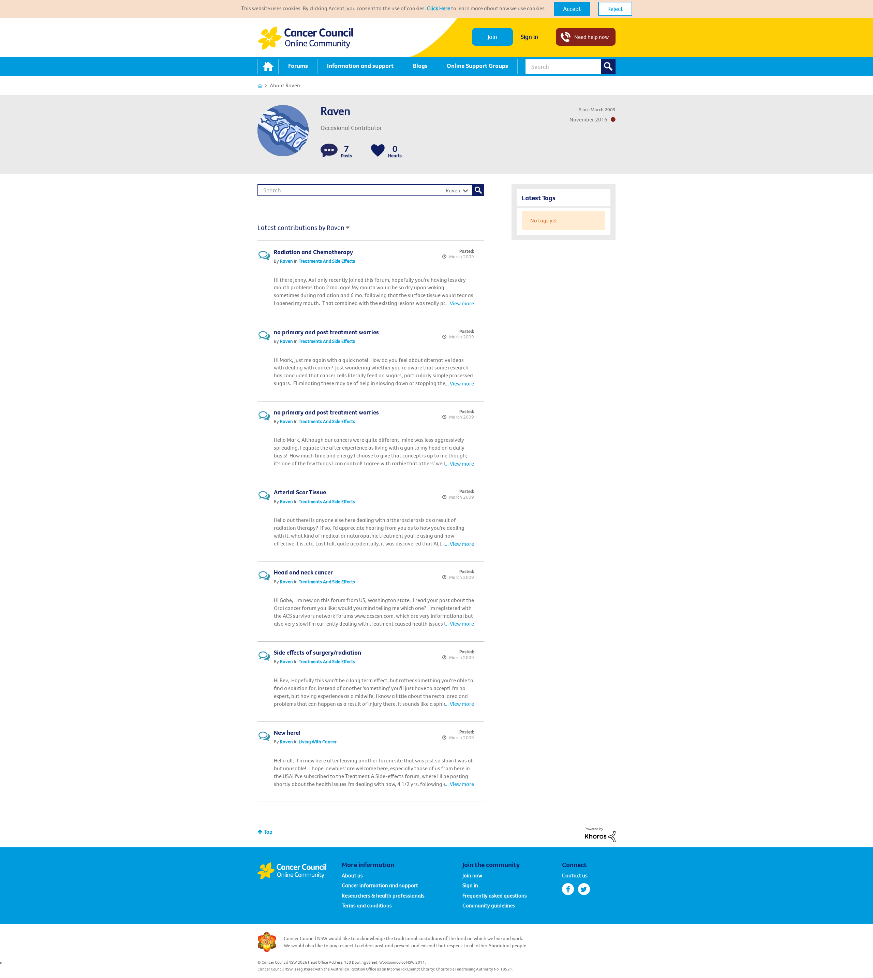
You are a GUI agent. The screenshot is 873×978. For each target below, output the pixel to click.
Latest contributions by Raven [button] (300, 227)
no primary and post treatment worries (326, 332)
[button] (572, 9)
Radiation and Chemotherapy (313, 252)
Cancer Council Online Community (299, 870)
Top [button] (268, 831)
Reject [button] (615, 9)
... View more (459, 303)
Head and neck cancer (303, 572)
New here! (287, 732)
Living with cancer (318, 742)
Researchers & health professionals (383, 895)
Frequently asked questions (494, 895)
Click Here (438, 8)
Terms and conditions (367, 905)
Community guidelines (488, 905)
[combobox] (571, 66)
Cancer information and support (380, 885)
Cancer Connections (260, 85)
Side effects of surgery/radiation (317, 652)
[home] (268, 66)
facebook (568, 889)
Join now (472, 875)
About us (352, 875)
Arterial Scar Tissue (300, 492)
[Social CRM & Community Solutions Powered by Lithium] (600, 834)
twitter (584, 889)
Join (492, 37)
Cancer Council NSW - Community (305, 38)
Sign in (529, 37)
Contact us (575, 875)
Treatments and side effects (327, 261)
